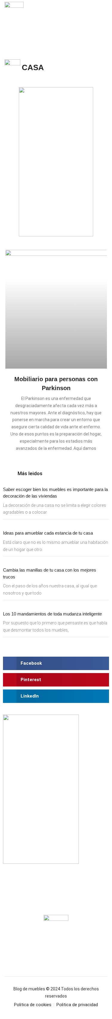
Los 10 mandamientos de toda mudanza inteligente (52, 613)
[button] (104, 17)
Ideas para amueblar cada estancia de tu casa (48, 532)
